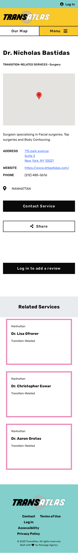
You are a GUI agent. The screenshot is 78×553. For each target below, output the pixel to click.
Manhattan (21, 189)
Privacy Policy (28, 534)
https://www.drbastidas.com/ (47, 168)
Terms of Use (50, 516)
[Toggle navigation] (58, 31)
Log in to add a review (39, 268)
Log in (28, 522)
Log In (70, 4)
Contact (28, 516)
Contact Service (39, 206)
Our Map (19, 31)
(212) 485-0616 (36, 175)
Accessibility (28, 528)
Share (42, 226)
